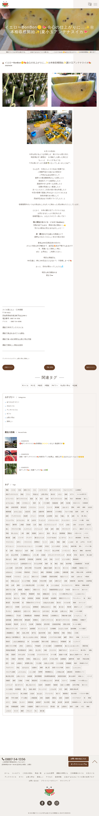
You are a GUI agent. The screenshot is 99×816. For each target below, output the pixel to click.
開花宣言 (34, 681)
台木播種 (53, 629)
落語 (75, 663)
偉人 (7, 529)
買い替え (84, 516)
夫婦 (47, 499)
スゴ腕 (81, 520)
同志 (18, 668)
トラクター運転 (84, 694)
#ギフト (55, 385)
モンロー (22, 702)
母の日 (53, 494)
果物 (89, 698)
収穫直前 (30, 702)
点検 (74, 525)
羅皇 (57, 529)
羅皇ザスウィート (64, 598)
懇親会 (70, 533)
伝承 (26, 551)
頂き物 (68, 503)
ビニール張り (66, 559)
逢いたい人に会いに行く (72, 646)
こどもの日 (53, 689)
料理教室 (63, 642)
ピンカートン (74, 650)
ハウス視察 (78, 611)
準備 (7, 533)
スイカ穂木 (82, 629)
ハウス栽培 (46, 503)
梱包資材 (27, 620)
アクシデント (77, 598)
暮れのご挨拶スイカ (76, 655)
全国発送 (30, 598)
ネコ (34, 490)
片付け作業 (43, 581)
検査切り (27, 590)
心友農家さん (55, 616)
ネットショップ (42, 629)
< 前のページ (8, 367)
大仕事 (31, 624)
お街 (45, 559)
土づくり (23, 624)
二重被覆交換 (28, 616)
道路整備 (62, 533)
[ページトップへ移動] (94, 761)
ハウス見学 (88, 607)
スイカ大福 (31, 655)
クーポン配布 (47, 646)
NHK (7, 581)
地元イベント (64, 577)
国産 (72, 572)
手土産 (19, 616)
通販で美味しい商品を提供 (12, 345)
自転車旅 (8, 594)
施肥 (65, 637)
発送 (87, 520)
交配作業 (41, 512)
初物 (77, 637)
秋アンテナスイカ (22, 499)
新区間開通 (38, 676)
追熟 (90, 650)
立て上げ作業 (38, 564)
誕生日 (89, 525)
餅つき (87, 655)
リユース (49, 507)
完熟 (7, 655)
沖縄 (45, 650)
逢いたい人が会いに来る (30, 637)
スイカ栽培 (38, 546)
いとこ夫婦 (32, 672)
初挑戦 (34, 533)
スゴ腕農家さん (25, 555)
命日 (12, 663)
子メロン (8, 611)
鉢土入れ (8, 598)
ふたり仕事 (9, 568)
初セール (16, 598)
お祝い (68, 525)
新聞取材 (35, 607)
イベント (33, 516)
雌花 (56, 564)
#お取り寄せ (65, 385)
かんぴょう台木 (63, 629)
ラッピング (42, 520)
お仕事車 (49, 516)
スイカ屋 (39, 551)
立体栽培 (85, 503)
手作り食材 (14, 698)
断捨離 (57, 507)
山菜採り (64, 707)
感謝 (27, 533)
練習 (7, 698)
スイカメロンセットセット (25, 546)
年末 (7, 659)
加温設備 (55, 503)
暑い (80, 546)
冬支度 (87, 564)
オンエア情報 (26, 581)
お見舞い (57, 572)
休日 (41, 499)
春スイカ (84, 685)
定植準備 (89, 581)
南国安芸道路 (62, 676)
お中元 (83, 542)
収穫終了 (83, 620)
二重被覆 (74, 568)
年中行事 (41, 516)
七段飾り (34, 668)
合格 (65, 581)
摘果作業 (49, 512)
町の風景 (45, 598)
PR (28, 642)
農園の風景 (85, 585)
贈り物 (42, 711)
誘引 (7, 663)
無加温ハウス (83, 568)
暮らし (86, 499)
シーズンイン (66, 551)
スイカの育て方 (81, 494)
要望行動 (85, 646)
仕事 (11, 551)
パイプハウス (43, 490)
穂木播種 (73, 629)
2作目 (21, 646)
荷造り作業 (80, 572)
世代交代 (23, 507)
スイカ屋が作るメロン (66, 594)
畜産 (31, 499)
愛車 (72, 507)
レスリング (9, 685)
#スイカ (25, 385)
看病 (71, 611)
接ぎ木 (82, 555)
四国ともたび (15, 581)
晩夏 (15, 559)
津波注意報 (86, 659)
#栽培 (40, 385)
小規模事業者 (58, 646)
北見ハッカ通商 (65, 685)
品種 (76, 707)
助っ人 (55, 533)
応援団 (67, 698)
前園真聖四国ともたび (56, 590)
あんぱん (39, 694)
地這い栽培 (32, 689)
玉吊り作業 (18, 568)
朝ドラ (58, 694)
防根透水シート (80, 672)
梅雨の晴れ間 (74, 689)
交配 (14, 538)
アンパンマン (49, 694)
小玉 (82, 707)
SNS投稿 (30, 676)
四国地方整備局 (10, 650)
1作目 (75, 555)
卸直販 (38, 598)
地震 (78, 659)
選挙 (18, 633)
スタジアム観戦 (10, 672)
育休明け (23, 594)
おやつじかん (26, 607)
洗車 (50, 581)
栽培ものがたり (46, 607)
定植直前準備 (56, 624)
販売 (76, 512)
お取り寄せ (20, 358)
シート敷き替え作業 (28, 585)
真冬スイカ (35, 577)
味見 (38, 594)
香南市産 (27, 572)
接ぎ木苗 (88, 551)
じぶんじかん (77, 668)
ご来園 (22, 525)
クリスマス (53, 650)
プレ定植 (38, 663)
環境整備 (49, 572)
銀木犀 (67, 702)
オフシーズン (10, 499)
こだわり (8, 711)
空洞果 (17, 607)
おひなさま (25, 668)
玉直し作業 (25, 633)
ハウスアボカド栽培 (55, 637)
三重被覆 (44, 577)
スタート (64, 681)
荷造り (8, 525)
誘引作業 (47, 624)
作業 (7, 585)
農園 (88, 707)
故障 (62, 503)
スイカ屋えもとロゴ (46, 681)
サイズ (16, 711)
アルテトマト (10, 668)
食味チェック (78, 607)
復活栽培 (8, 624)
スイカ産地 (9, 689)
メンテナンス (28, 529)
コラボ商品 (58, 512)
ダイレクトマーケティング (56, 555)
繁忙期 (8, 538)
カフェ (75, 529)
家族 (22, 494)
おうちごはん (10, 503)
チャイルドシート (67, 585)
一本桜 (27, 681)
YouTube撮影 (35, 642)
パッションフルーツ (12, 694)
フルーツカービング (12, 564)
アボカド (35, 572)
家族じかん (36, 659)
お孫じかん (63, 611)
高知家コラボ (84, 663)
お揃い (52, 542)
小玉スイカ (78, 533)
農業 (84, 507)
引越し (63, 516)
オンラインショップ (50, 525)
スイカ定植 (59, 663)
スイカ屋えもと (83, 681)
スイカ (13, 490)
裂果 (18, 585)
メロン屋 (35, 555)
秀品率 (16, 624)
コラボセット (26, 503)
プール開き (24, 698)
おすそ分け (46, 611)
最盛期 (48, 698)
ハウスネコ (17, 577)
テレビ (45, 590)
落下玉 (34, 633)
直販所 (13, 655)
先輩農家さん (10, 616)
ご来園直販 (33, 698)
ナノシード (85, 637)
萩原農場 (18, 689)
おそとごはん (18, 512)
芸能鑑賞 (68, 663)
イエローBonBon (51, 538)
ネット (71, 538)
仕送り (68, 668)
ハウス (86, 533)
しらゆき (70, 542)
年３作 (89, 542)
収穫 (18, 503)
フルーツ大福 (69, 512)
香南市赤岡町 (53, 577)
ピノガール (62, 538)
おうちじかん (21, 520)
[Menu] (95, 4)
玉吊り (19, 542)
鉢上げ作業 (14, 555)
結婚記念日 (17, 611)
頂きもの (8, 559)
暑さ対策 (74, 694)
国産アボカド (63, 650)
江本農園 (72, 681)
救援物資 (37, 616)
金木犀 (60, 702)
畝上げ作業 (56, 551)
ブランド (29, 711)
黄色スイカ (36, 611)
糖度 (22, 711)
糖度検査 (8, 512)
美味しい (26, 358)
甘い (36, 711)
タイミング (82, 603)
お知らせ (79, 577)
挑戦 (42, 572)
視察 (46, 564)
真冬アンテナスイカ (12, 494)
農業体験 (78, 499)
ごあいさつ (65, 507)
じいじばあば (55, 585)
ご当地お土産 (60, 672)
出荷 (82, 512)
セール (54, 594)
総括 (60, 698)
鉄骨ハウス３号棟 (11, 646)
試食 (7, 707)
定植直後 (30, 559)
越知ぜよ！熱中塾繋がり (13, 637)
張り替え (86, 538)
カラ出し (65, 546)
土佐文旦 (27, 512)
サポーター (23, 629)
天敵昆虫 (38, 624)
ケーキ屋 (53, 655)
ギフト (14, 358)
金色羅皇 (53, 598)
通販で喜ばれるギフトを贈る (13, 333)
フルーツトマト (68, 490)
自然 (73, 516)
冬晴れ (28, 659)
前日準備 (68, 564)
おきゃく (41, 533)
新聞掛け (37, 542)
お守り (16, 594)
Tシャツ (45, 542)
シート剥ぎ (40, 585)
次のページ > (90, 367)
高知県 (26, 516)
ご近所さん (29, 646)
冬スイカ (65, 568)
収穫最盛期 (14, 707)
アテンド (47, 551)
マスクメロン (10, 542)
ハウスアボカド (76, 698)
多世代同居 (14, 507)
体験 (32, 551)
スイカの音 (67, 603)
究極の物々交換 (66, 616)
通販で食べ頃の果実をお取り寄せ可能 (16, 339)
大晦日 (13, 659)
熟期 (74, 603)
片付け (47, 546)
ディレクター (66, 520)
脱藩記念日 (46, 594)
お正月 (45, 659)
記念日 (90, 507)
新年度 (57, 681)
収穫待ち (35, 620)
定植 (34, 512)
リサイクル (32, 507)
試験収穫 (65, 572)
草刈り (71, 637)
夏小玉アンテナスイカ (62, 620)
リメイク (41, 507)
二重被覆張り (10, 633)
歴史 (54, 607)
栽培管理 (22, 559)
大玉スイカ (10, 406)
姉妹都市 (48, 685)
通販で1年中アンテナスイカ (12, 327)
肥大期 (53, 707)
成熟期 (20, 590)
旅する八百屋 (88, 702)
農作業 (15, 525)
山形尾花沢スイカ (26, 564)
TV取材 (87, 577)
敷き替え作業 (10, 676)
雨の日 (59, 603)
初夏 (46, 529)
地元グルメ (19, 551)
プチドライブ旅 (16, 529)
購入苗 (69, 555)
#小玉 (33, 385)
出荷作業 (88, 572)
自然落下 (38, 702)
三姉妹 (20, 681)
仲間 (78, 507)
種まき (75, 551)
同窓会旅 (43, 637)
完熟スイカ (36, 590)
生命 (56, 516)
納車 (7, 516)
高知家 (28, 525)
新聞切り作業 (18, 620)
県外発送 (45, 616)
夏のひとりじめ (39, 538)
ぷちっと (26, 577)
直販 (66, 499)
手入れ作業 (37, 568)
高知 (23, 598)
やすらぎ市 (21, 655)
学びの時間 (16, 603)
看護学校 (56, 633)
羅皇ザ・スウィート (86, 529)
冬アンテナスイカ (56, 499)
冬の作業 (47, 702)
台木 (7, 555)
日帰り (31, 650)
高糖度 (8, 681)
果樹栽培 (75, 559)
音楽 (51, 559)
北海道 (43, 555)
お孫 (12, 585)
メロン (60, 494)
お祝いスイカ (21, 676)
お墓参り (19, 663)
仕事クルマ (58, 581)
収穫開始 (75, 620)
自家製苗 (32, 629)
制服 (58, 542)
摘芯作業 (21, 659)
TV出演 (68, 590)
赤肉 (41, 698)
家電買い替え (29, 663)
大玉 (19, 490)
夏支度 (8, 603)
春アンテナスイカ (55, 490)
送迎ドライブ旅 (10, 590)
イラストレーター (53, 520)
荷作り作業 (45, 642)
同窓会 (69, 633)
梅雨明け (65, 694)
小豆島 (76, 633)
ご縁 (22, 533)
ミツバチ (21, 538)
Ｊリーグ (89, 676)
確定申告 (80, 581)
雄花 (61, 564)
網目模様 (78, 538)
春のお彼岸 (72, 676)
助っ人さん (14, 533)
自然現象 (8, 620)
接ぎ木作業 (42, 633)
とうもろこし (78, 616)
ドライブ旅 (88, 546)
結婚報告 (63, 659)
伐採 (72, 577)
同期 (63, 633)
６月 (60, 689)
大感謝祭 (30, 707)
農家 (7, 507)
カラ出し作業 (54, 659)
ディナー (29, 538)
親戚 (40, 525)
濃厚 (14, 681)
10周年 (23, 707)
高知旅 (35, 581)
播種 (81, 551)
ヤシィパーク (43, 689)
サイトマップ (65, 781)
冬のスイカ (76, 590)
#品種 (75, 385)
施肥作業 (71, 659)
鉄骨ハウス (27, 490)
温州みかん (54, 642)
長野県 (40, 672)
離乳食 (77, 585)
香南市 (8, 642)
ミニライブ (76, 642)
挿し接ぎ (89, 555)
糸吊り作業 (28, 568)
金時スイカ (9, 607)
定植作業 (38, 559)
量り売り (83, 650)
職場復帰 (31, 594)
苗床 (34, 503)
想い (25, 689)
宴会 (48, 533)
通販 (7, 490)
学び (71, 499)
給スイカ (84, 590)
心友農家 (78, 490)
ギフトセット (10, 546)
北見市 (40, 685)
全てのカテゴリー (13, 402)
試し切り (38, 650)
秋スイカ (57, 568)
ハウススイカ (28, 542)
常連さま (35, 494)
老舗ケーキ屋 (63, 655)
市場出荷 (8, 577)
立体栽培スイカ (76, 702)
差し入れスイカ (30, 685)
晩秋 (53, 702)
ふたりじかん (22, 672)
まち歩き (81, 525)
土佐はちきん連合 (48, 603)
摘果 (41, 668)
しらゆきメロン (80, 594)
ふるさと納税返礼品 (19, 642)
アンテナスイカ (7, 358)
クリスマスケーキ (42, 655)
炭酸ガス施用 (48, 568)
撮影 (64, 542)
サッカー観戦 (77, 624)
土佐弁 (32, 694)
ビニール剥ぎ (56, 546)
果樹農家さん (49, 672)
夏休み (54, 698)
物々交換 (54, 611)
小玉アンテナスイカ (47, 620)
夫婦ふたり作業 (48, 663)
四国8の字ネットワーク (33, 603)
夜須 (89, 598)
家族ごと (81, 676)
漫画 (66, 494)
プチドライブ (66, 529)
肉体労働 (73, 546)
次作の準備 (76, 685)
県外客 (69, 607)
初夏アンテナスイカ (42, 707)
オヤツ (8, 702)
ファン (28, 494)
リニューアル (10, 520)
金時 (52, 529)
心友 (34, 525)
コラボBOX (18, 572)
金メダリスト (19, 685)
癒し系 (48, 668)
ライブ (57, 559)
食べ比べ (61, 607)
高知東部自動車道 (49, 676)
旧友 (49, 633)
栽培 (71, 707)
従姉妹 (15, 702)
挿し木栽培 (24, 694)
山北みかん (9, 572)
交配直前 (69, 672)
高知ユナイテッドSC (12, 629)
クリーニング (38, 529)
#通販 (47, 385)
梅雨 (66, 689)
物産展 (55, 685)
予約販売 (37, 646)
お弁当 (34, 520)
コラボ (75, 520)
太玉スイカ (27, 611)
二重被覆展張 (78, 564)
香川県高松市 (22, 650)
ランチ (61, 525)
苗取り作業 (66, 624)
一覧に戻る (49, 367)
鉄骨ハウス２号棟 (57, 668)
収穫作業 (72, 581)
